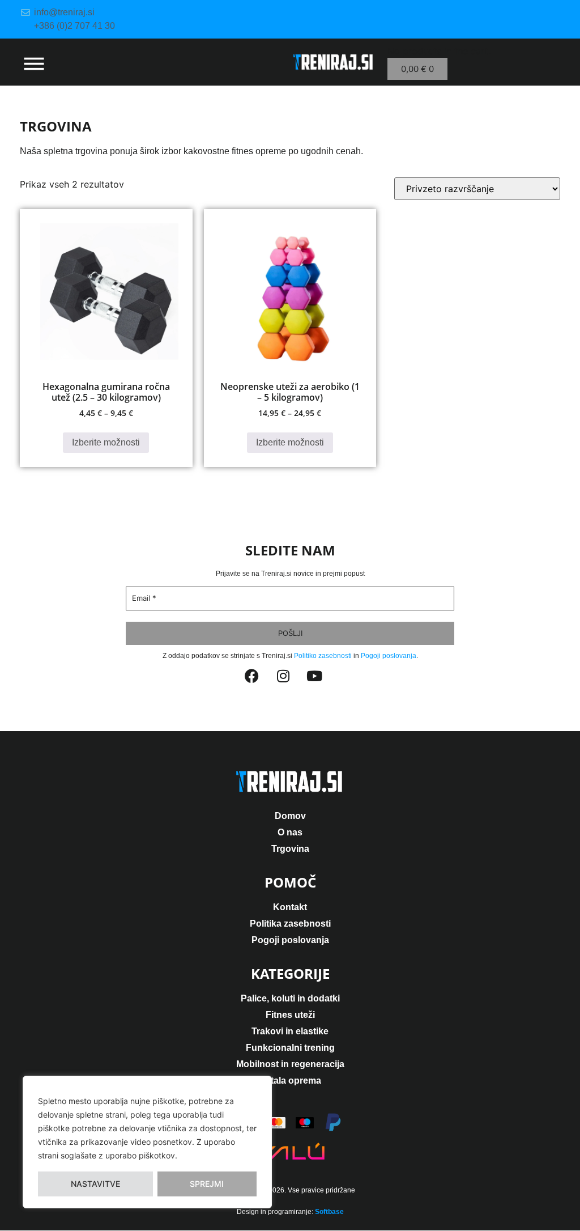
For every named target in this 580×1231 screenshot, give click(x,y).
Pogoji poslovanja (388, 656)
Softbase (329, 1212)
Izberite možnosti (106, 442)
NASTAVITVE (95, 1183)
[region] (147, 1142)
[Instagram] (290, 683)
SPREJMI (207, 1183)
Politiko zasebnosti (323, 656)
